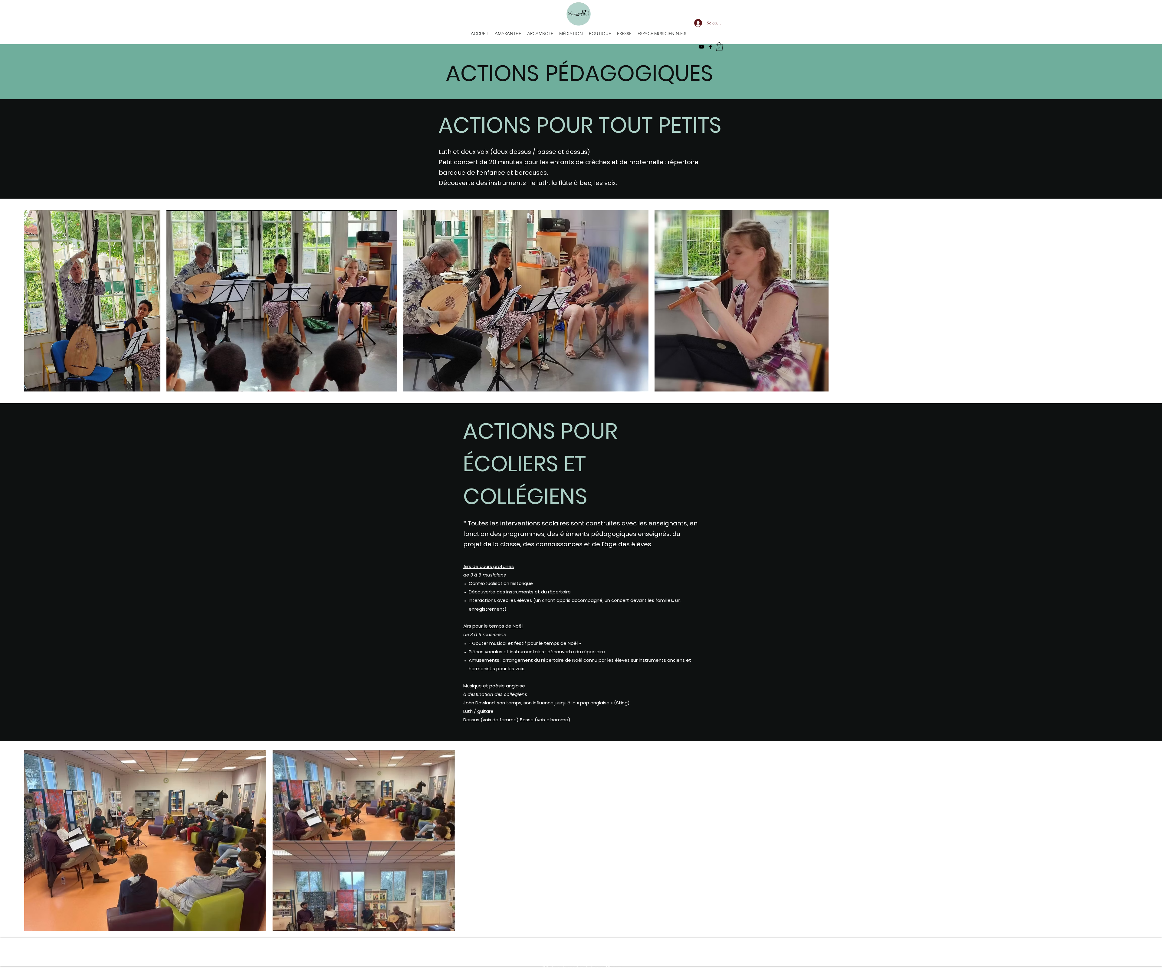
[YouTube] (701, 47)
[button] (719, 46)
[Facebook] (710, 47)
